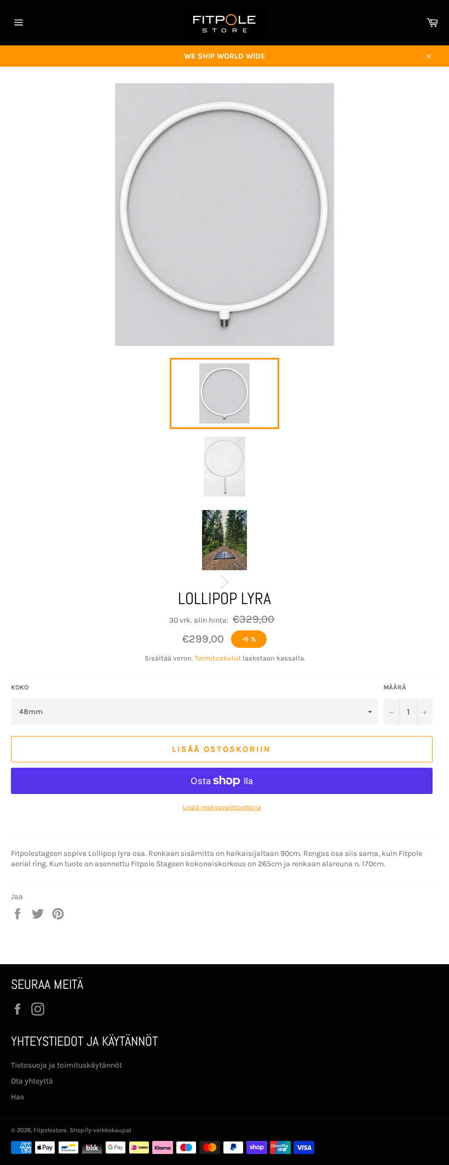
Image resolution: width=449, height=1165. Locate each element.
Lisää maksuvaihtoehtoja (222, 807)
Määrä (394, 687)
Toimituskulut (217, 658)
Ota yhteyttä (32, 1081)
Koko (19, 687)
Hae (17, 1097)
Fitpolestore (50, 1130)
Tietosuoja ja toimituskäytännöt (66, 1065)
